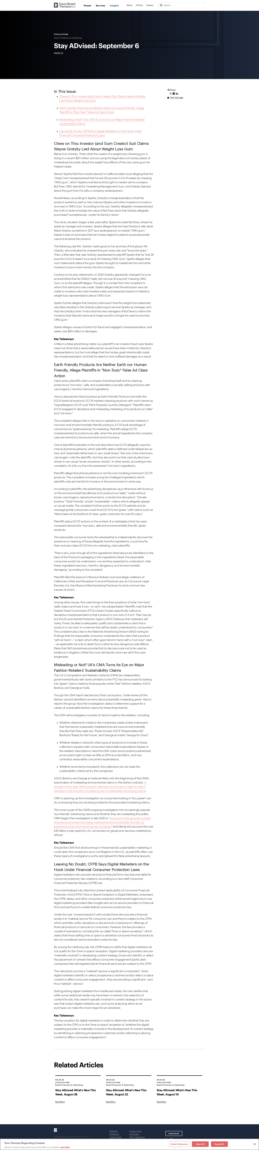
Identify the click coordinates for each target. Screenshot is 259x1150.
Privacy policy (136, 1131)
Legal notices (116, 1137)
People (87, 5)
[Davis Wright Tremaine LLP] (65, 5)
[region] (129, 1144)
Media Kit (114, 1131)
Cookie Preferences (179, 1144)
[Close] (255, 1144)
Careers (150, 5)
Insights (114, 5)
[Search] (161, 5)
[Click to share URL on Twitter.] (170, 94)
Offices (139, 5)
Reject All (200, 1144)
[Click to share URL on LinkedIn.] (177, 94)
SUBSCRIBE (173, 1133)
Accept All (219, 1144)
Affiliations (114, 1134)
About (130, 5)
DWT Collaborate (137, 1137)
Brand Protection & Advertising (68, 38)
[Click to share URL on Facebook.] (174, 94)
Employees (134, 1134)
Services (100, 5)
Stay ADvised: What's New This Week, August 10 (177, 1092)
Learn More (65, 1147)
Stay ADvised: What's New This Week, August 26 (75, 1092)
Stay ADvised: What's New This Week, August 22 (126, 1092)
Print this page (176, 98)
